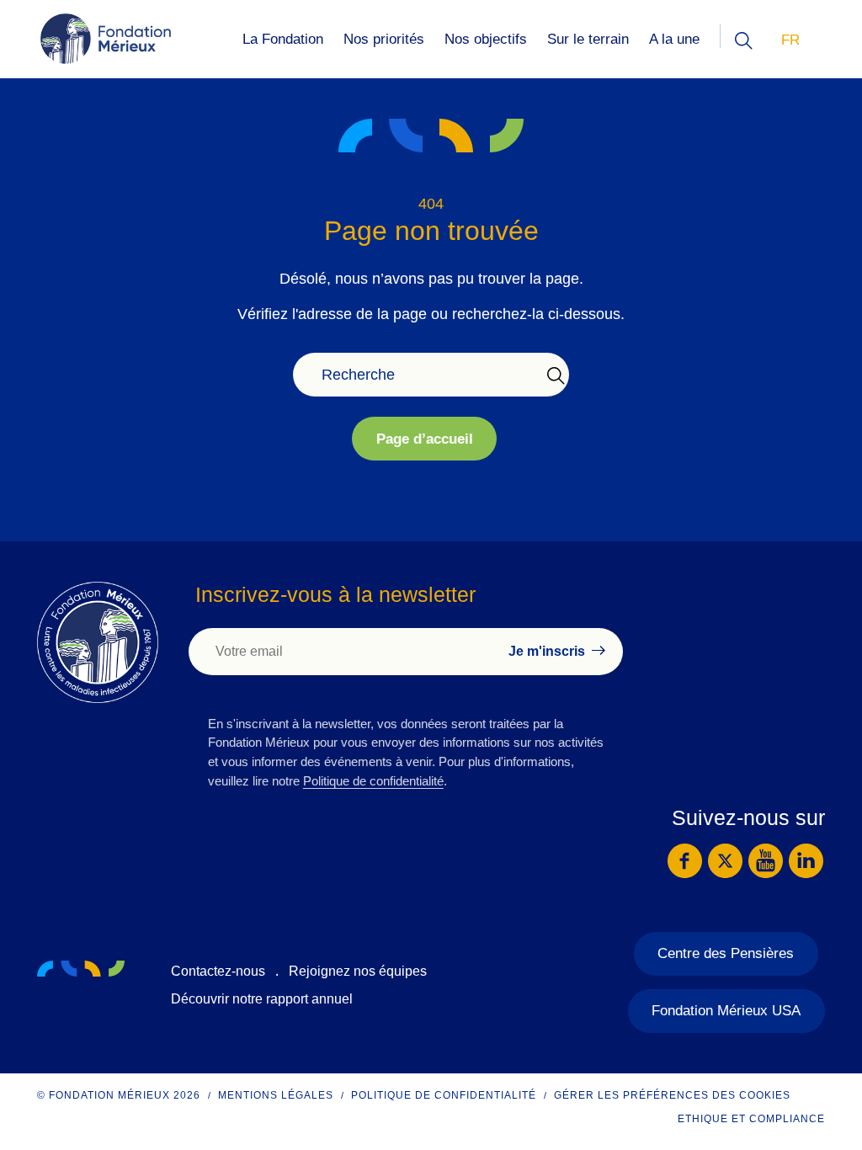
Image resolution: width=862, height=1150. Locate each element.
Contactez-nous (218, 971)
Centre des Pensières (725, 953)
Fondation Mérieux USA (726, 1011)
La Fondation (282, 39)
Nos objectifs (485, 39)
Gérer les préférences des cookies (672, 1095)
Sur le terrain (588, 39)
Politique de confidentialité (373, 781)
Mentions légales (275, 1095)
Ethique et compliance (751, 1119)
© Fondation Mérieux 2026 (118, 1095)
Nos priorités (383, 39)
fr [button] (790, 40)
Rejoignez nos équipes (358, 971)
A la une (674, 39)
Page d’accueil (424, 439)
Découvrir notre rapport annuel (262, 999)
